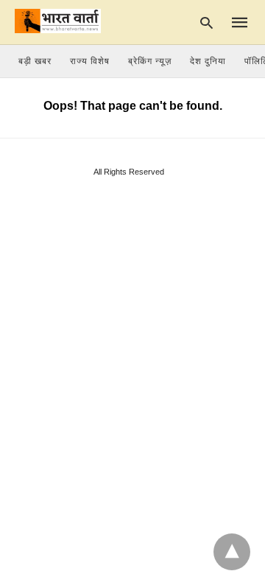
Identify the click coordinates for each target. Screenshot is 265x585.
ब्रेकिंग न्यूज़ (150, 61)
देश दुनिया (208, 61)
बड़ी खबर (35, 61)
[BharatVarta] (58, 21)
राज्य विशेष (90, 61)
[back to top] (231, 551)
